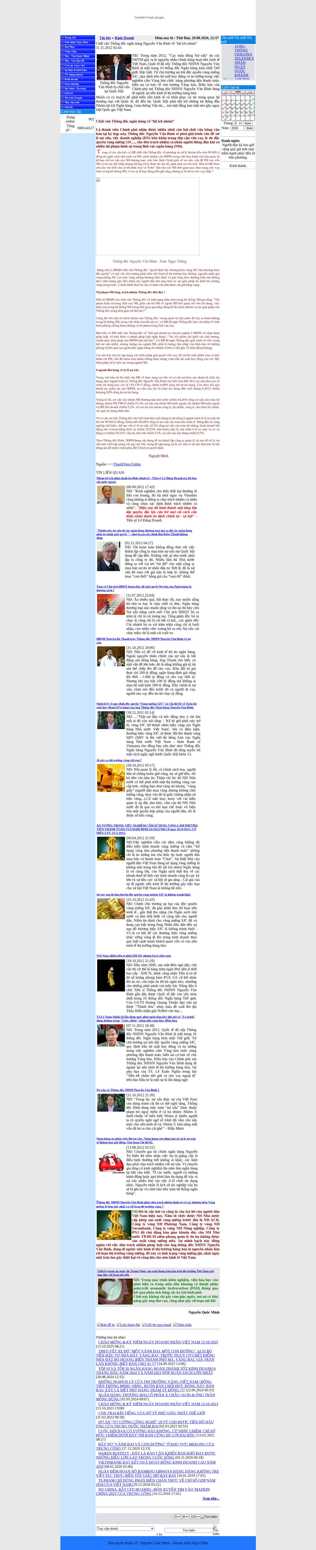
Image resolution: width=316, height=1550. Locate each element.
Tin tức (105, 38)
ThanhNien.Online (127, 464)
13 (243, 106)
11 (233, 106)
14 (247, 106)
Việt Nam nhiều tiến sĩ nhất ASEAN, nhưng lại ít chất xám (133, 955)
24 (228, 114)
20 (243, 110)
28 (247, 114)
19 (238, 110)
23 (224, 114)
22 (252, 110)
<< (225, 92)
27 (243, 114)
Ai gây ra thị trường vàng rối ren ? (119, 760)
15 (252, 106)
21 (247, 110)
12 (238, 106)
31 (228, 118)
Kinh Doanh (124, 38)
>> (251, 92)
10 (228, 106)
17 (228, 110)
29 (252, 114)
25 (233, 114)
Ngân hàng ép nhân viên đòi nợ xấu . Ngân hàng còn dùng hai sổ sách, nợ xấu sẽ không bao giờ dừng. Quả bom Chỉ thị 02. (146, 1140)
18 (233, 110)
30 (224, 118)
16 (224, 110)
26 (238, 114)
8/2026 (238, 92)
